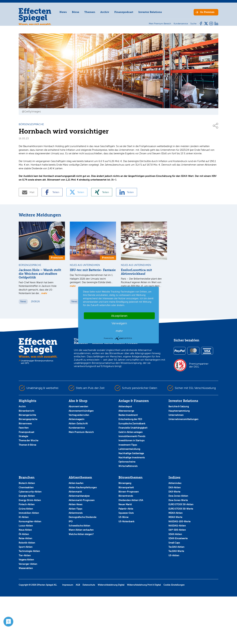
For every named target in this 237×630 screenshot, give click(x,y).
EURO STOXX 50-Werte (180, 508)
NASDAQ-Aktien (177, 525)
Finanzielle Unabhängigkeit (132, 427)
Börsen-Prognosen (128, 491)
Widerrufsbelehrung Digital (111, 585)
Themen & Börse (27, 445)
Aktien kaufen (76, 483)
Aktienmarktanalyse (79, 496)
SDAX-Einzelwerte (178, 538)
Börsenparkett (126, 487)
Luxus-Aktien (26, 525)
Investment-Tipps (127, 445)
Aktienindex (174, 483)
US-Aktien (173, 555)
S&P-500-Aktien (177, 530)
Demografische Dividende (82, 517)
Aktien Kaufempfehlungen (83, 487)
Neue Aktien (25, 530)
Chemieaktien (26, 487)
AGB (78, 585)
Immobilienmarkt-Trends (131, 436)
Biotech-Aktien (27, 483)
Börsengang (124, 483)
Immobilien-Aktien (29, 513)
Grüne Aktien (26, 508)
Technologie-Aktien (29, 551)
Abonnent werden (78, 406)
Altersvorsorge (126, 411)
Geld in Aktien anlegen (130, 432)
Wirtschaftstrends (128, 466)
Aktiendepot (125, 406)
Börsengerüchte (27, 415)
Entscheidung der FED (130, 419)
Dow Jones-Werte (178, 500)
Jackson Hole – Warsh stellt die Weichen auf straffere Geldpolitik (40, 273)
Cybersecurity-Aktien (30, 491)
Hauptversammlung (179, 411)
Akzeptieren (119, 315)
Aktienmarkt (75, 491)
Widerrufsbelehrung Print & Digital (144, 585)
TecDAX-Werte (176, 551)
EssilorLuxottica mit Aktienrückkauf (136, 272)
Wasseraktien (26, 568)
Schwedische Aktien (79, 525)
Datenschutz (89, 585)
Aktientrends (76, 513)
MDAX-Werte (175, 517)
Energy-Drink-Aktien (30, 500)
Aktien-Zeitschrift (78, 423)
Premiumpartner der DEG (198, 365)
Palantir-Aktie (125, 508)
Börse (75, 12)
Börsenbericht (26, 411)
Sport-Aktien (26, 547)
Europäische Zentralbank (131, 423)
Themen (89, 12)
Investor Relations (150, 12)
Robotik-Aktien (27, 542)
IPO (71, 521)
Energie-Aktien (27, 496)
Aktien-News (75, 504)
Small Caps (174, 542)
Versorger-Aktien (28, 564)
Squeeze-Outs (126, 513)
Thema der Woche (28, 440)
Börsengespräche (28, 419)
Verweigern (119, 323)
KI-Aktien (24, 517)
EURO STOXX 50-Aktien (180, 504)
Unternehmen (176, 415)
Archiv (104, 12)
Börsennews (25, 423)
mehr (44, 293)
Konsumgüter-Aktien (30, 521)
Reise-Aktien (25, 538)
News (63, 12)
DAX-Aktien (174, 487)
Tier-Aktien (25, 555)
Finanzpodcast (123, 12)
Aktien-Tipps (75, 508)
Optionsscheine (126, 461)
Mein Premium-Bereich (81, 432)
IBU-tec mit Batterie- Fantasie (93, 270)
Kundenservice (77, 427)
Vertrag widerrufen (79, 415)
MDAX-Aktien (175, 513)
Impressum (67, 585)
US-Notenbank (126, 521)
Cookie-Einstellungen (174, 585)
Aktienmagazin (76, 419)
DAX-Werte (174, 491)
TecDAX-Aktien (176, 547)
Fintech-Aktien (27, 504)
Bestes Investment (128, 415)
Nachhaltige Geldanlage (131, 453)
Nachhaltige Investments (131, 457)
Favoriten (24, 427)
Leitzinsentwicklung (129, 449)
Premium (207, 12)
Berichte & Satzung (178, 406)
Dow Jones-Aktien (178, 496)
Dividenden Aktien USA (130, 500)
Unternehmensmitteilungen (183, 419)
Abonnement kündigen (81, 411)
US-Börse (123, 517)
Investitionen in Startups (131, 440)
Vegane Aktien (26, 559)
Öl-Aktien (24, 534)
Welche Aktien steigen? (81, 534)
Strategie (23, 436)
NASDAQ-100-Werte (179, 521)
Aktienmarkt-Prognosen (82, 500)
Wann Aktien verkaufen (81, 530)
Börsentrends (125, 496)
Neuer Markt (125, 504)
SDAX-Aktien (175, 534)
